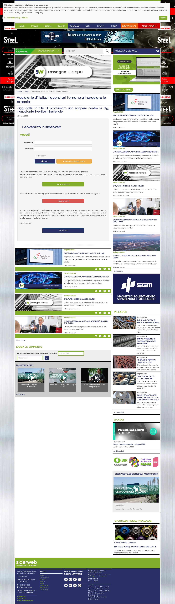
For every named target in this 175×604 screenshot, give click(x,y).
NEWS (42, 575)
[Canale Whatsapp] (79, 586)
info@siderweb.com (25, 587)
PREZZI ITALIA (44, 577)
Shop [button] (114, 26)
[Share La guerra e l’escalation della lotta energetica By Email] (95, 291)
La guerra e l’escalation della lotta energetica (86, 277)
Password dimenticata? (75, 161)
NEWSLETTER (44, 590)
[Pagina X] (79, 580)
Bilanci (61, 26)
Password (29, 149)
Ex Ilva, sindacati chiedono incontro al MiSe (84, 253)
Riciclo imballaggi (133, 521)
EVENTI (42, 583)
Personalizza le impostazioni (16, 18)
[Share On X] (104, 268)
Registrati (63, 230)
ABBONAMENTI (44, 585)
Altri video (20, 394)
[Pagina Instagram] (70, 580)
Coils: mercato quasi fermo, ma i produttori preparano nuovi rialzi (148, 397)
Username (28, 142)
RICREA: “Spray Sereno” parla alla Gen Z (135, 546)
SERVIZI (42, 581)
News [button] (21, 26)
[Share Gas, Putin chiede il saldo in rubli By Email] (95, 313)
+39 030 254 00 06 (24, 585)
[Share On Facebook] (108, 268)
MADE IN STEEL (44, 587)
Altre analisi (119, 412)
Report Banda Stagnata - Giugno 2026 (129, 444)
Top (26, 92)
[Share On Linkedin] (100, 268)
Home (19, 92)
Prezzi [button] (34, 26)
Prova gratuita (63, 184)
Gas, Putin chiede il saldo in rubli (79, 299)
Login (45, 161)
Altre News (20, 340)
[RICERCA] (107, 51)
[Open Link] (87, 37)
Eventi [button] (100, 26)
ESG (88, 26)
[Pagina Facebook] (75, 580)
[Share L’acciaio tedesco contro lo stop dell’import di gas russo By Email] (95, 336)
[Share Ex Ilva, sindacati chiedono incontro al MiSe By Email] (95, 268)
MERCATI (42, 579)
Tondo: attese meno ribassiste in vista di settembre (146, 341)
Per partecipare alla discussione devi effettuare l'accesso (37, 353)
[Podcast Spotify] (70, 586)
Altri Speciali (119, 451)
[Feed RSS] (75, 586)
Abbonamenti (149, 26)
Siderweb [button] (74, 26)
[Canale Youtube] (66, 586)
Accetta (163, 18)
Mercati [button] (48, 26)
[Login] (47, 358)
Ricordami (41, 156)
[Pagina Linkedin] (66, 580)
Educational (129, 26)
